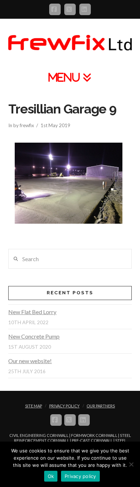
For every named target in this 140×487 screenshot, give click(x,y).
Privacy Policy (64, 405)
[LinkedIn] (85, 9)
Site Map (33, 405)
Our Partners (101, 405)
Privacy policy (80, 476)
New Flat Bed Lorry (32, 311)
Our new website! (30, 360)
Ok (51, 476)
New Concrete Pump (34, 336)
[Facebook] (55, 9)
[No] (131, 464)
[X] (70, 9)
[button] (70, 77)
